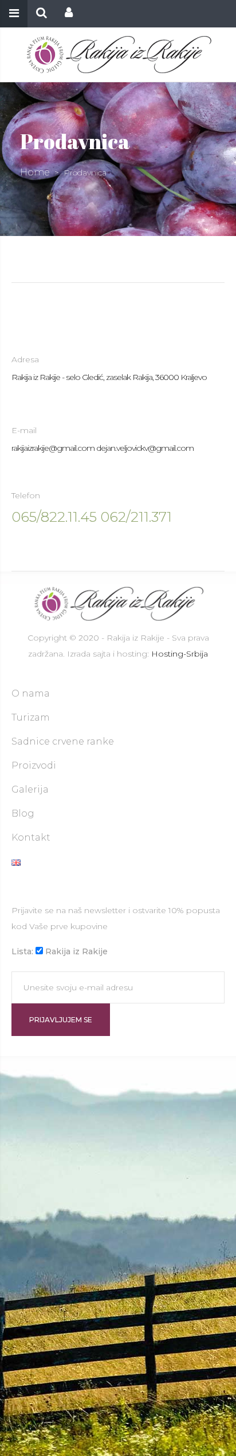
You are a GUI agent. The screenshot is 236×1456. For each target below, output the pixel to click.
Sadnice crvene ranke (62, 741)
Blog (22, 813)
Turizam (30, 717)
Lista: (22, 951)
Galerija (30, 789)
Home (35, 172)
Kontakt (30, 837)
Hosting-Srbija (179, 654)
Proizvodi (33, 765)
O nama (30, 693)
